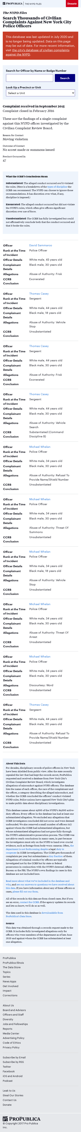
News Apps (9, 981)
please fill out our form (25, 891)
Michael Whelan (40, 447)
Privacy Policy (11, 1047)
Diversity (8, 1019)
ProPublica (9, 958)
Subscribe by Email (14, 1057)
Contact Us (9, 1100)
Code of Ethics (12, 1042)
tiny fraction (56, 856)
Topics (6, 972)
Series (6, 976)
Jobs (5, 1024)
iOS (5, 1076)
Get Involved (10, 986)
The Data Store (12, 967)
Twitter (7, 1066)
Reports (7, 1028)
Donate (72, 3)
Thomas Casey (39, 293)
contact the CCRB (29, 902)
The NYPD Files (33, 3)
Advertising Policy (13, 1037)
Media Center (11, 1033)
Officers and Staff (13, 1014)
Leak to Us (9, 1090)
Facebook (9, 1071)
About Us (8, 1005)
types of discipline (57, 186)
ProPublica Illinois (13, 962)
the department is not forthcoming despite (40, 847)
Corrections (10, 995)
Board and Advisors (14, 1010)
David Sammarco (40, 245)
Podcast (8, 1080)
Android (17, 1076)
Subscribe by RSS (13, 1061)
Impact (7, 990)
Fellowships (21, 1024)
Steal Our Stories (13, 1095)
